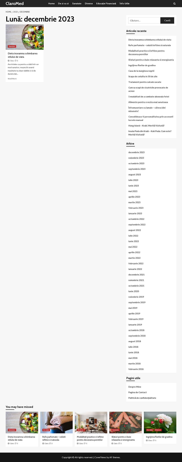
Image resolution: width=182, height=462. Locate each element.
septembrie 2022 (136, 224)
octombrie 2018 (136, 330)
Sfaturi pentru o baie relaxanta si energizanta (151, 59)
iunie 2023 (133, 185)
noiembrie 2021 (136, 280)
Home (51, 3)
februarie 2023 (135, 208)
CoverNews (100, 457)
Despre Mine (134, 386)
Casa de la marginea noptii (141, 71)
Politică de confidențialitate (142, 398)
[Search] (174, 3)
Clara (12, 61)
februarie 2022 (135, 263)
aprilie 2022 (134, 252)
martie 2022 (134, 258)
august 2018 (134, 341)
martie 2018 (134, 363)
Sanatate (76, 3)
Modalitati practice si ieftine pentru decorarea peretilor (146, 52)
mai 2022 (132, 246)
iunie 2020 (133, 291)
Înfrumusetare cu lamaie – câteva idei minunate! (147, 109)
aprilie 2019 (134, 313)
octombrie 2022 (136, 219)
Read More (12, 79)
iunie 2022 (133, 241)
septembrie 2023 (136, 169)
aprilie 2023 (134, 196)
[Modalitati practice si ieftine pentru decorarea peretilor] (91, 422)
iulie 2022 (133, 235)
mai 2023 (132, 191)
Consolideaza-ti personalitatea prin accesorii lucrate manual (150, 118)
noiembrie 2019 (136, 297)
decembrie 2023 (136, 152)
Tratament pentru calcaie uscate (144, 82)
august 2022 (134, 230)
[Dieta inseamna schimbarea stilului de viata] (25, 37)
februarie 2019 (135, 319)
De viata (46, 430)
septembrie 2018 (136, 335)
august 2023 (134, 174)
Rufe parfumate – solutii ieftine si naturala (149, 45)
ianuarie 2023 (135, 213)
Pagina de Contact (137, 392)
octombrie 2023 (136, 163)
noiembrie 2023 (136, 158)
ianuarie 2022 (135, 269)
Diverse (89, 3)
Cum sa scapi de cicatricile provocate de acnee (148, 89)
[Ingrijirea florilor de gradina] (160, 422)
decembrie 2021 (136, 274)
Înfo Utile (124, 3)
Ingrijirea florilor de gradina (142, 65)
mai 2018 (132, 358)
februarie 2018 (135, 369)
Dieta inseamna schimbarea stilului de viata (149, 39)
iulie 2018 (133, 347)
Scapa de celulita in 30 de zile (142, 76)
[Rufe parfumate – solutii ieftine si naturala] (56, 422)
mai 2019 (132, 308)
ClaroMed (15, 3)
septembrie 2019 (136, 302)
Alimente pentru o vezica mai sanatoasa (148, 102)
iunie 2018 (133, 352)
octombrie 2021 (136, 285)
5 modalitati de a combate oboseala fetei (148, 96)
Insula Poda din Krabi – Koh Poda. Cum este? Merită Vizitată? (149, 133)
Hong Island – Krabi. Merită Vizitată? (146, 125)
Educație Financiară (106, 3)
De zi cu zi (63, 3)
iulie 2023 (133, 180)
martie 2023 (134, 202)
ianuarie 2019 (135, 324)
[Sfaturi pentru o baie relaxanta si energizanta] (125, 422)
